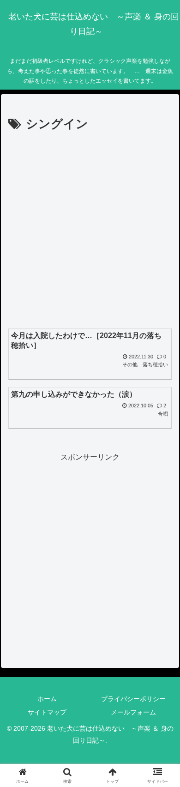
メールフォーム (133, 712)
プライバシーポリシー (133, 698)
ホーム (47, 698)
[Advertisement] (90, 229)
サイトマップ (47, 712)
